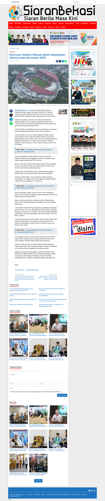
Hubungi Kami (57, 494)
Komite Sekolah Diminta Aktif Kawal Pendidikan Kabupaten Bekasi (51, 294)
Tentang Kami (50, 494)
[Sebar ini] (57, 61)
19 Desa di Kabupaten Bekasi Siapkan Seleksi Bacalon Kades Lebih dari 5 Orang (57, 334)
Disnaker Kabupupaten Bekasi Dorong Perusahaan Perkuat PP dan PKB (38, 358)
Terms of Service (76, 494)
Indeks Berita (37, 494)
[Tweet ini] (60, 61)
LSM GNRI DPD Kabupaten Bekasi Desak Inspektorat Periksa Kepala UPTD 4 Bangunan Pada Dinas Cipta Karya (25, 278)
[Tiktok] (94, 490)
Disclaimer (84, 494)
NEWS (10, 61)
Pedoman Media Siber (14, 496)
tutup (10, 499)
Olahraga (12, 52)
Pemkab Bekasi (20, 270)
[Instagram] (92, 490)
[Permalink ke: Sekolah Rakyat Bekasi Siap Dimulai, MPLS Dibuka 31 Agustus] (18, 463)
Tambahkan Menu (15, 2)
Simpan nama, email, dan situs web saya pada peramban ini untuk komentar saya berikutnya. (36, 391)
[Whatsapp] (65, 61)
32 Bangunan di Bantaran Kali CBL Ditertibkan (21, 304)
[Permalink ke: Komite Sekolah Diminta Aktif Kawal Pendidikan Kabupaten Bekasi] (38, 463)
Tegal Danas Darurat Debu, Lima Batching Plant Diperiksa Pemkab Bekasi (51, 305)
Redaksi (43, 494)
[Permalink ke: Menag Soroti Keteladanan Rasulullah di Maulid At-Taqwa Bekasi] (58, 347)
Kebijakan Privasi (67, 494)
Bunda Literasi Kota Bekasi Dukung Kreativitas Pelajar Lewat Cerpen (18, 358)
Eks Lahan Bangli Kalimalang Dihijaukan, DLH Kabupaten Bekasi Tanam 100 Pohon (21, 289)
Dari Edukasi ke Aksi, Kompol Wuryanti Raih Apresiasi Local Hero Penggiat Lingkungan (53, 300)
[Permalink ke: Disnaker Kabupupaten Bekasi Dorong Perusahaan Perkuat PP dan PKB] (38, 347)
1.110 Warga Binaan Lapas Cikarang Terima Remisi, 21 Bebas (23, 300)
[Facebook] (89, 490)
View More (38, 480)
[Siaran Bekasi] (52, 12)
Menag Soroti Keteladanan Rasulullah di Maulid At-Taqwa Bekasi (52, 289)
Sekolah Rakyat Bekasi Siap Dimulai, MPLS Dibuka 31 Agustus (23, 294)
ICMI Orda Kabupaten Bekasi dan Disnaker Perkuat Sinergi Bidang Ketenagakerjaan (17, 334)
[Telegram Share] (63, 61)
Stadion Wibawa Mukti (32, 270)
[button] (95, 2)
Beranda (30, 494)
